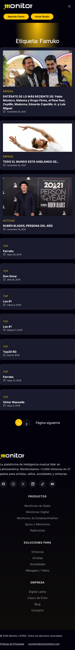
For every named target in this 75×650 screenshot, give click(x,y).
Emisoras (38, 552)
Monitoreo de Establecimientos (37, 518)
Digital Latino (37, 591)
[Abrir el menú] (69, 6)
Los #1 (7, 301)
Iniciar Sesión (42, 16)
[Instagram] (13, 484)
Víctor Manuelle (14, 402)
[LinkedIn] (32, 484)
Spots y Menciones (37, 524)
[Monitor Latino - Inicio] (18, 6)
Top (5, 245)
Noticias (9, 220)
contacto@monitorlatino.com (43, 643)
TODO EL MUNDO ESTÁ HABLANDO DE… (31, 161)
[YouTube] (52, 484)
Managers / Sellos (37, 570)
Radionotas (37, 530)
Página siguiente (48, 423)
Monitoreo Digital (37, 512)
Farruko (8, 251)
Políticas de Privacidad (12, 643)
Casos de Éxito (38, 598)
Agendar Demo (16, 16)
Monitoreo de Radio (37, 506)
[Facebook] (3, 484)
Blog (37, 604)
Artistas (37, 558)
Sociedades (37, 564)
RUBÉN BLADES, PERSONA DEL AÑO (28, 226)
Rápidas (8, 91)
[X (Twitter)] (23, 484)
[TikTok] (42, 484)
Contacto (37, 610)
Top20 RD (10, 351)
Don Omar (10, 276)
